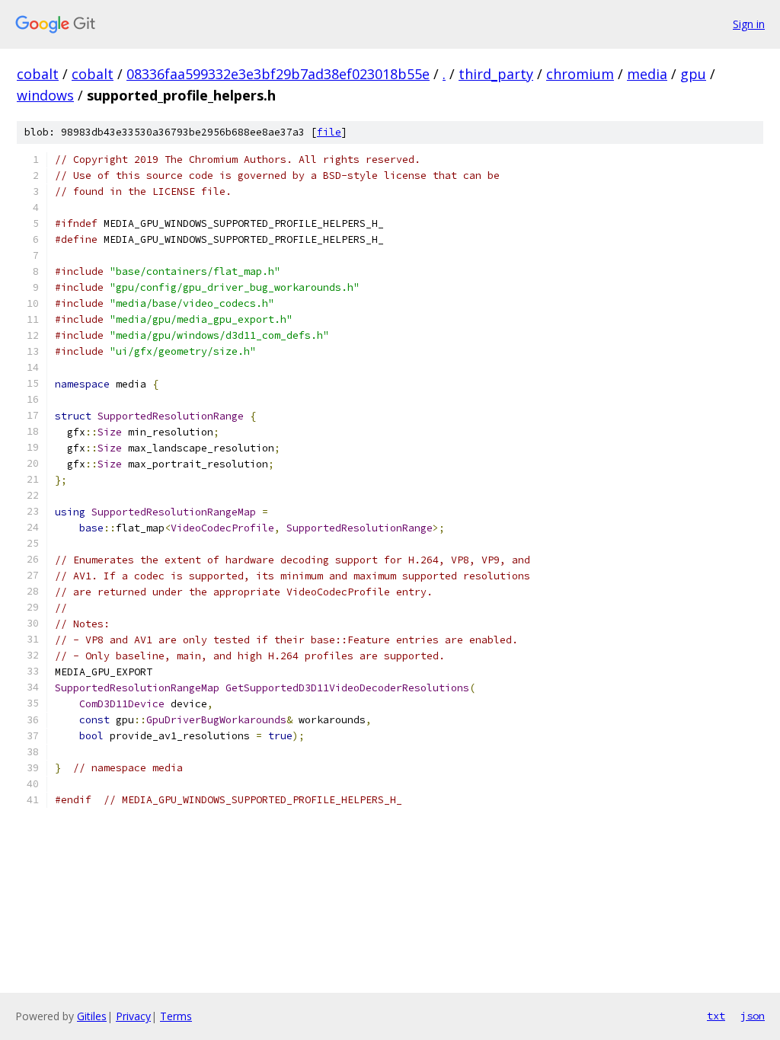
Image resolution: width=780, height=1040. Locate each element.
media (647, 74)
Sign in (749, 24)
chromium (580, 74)
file (329, 132)
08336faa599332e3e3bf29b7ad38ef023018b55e (278, 74)
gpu (693, 74)
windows (45, 95)
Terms (176, 1016)
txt (716, 1015)
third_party (496, 74)
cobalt (38, 74)
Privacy (133, 1016)
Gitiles (92, 1016)
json (752, 1015)
